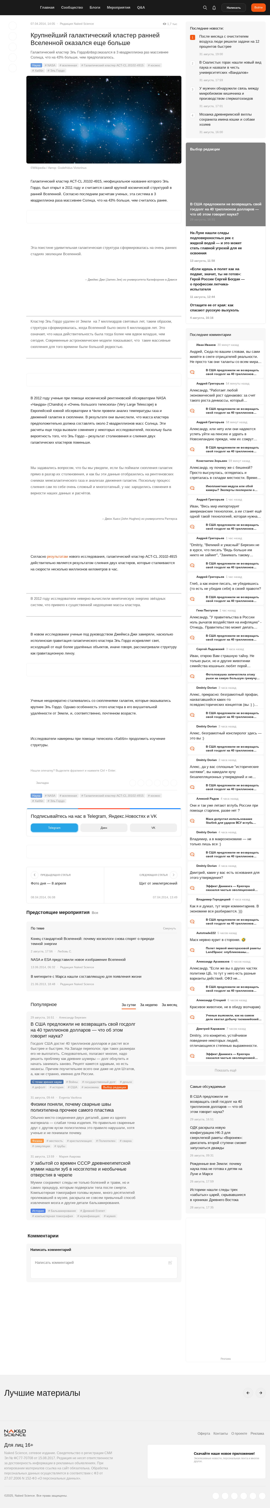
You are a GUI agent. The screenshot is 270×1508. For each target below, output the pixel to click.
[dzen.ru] (243, 1496)
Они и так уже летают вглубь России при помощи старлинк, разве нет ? (224, 808)
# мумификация (88, 1216)
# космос (154, 65)
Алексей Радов (207, 798)
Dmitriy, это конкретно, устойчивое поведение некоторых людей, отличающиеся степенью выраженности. (224, 1041)
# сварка (126, 1141)
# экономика (90, 1087)
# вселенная (68, 65)
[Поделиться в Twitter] (12, 47)
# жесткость (55, 1141)
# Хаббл (37, 70)
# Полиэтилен (105, 1141)
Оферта (204, 1433)
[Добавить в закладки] (12, 26)
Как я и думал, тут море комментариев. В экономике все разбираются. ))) (224, 908)
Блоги (95, 7)
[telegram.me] (252, 1496)
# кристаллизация (79, 1141)
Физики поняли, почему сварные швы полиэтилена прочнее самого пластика (73, 1107)
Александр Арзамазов (213, 961)
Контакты (220, 1433)
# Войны (72, 1082)
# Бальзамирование (62, 1210)
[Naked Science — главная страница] (21, 7)
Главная (47, 7)
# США (72, 1087)
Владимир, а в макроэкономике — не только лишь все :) (220, 841)
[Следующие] (261, 1393)
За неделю (149, 1005)
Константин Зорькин (211, 460)
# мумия (110, 1216)
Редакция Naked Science (77, 23)
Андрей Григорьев (210, 383)
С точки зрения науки (47, 1082)
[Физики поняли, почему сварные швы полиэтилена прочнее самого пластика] (159, 1120)
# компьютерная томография (52, 1216)
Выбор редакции (114, 1087)
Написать (234, 7)
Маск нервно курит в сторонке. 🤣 (218, 940)
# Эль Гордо (56, 70)
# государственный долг (99, 1082)
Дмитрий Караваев (210, 1028)
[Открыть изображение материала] (103, 120)
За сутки (129, 1005)
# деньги (126, 1082)
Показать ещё (225, 1070)
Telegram (54, 827)
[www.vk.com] (225, 1496)
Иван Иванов (206, 344)
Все (95, 913)
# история (56, 1087)
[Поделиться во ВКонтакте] (12, 68)
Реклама (257, 1433)
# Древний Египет (92, 1210)
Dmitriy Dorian (206, 687)
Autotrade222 (206, 933)
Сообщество (72, 7)
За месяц (169, 1005)
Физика (37, 1141)
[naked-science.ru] (262, 1496)
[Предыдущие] (248, 1393)
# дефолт (38, 1087)
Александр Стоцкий (211, 1000)
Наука (36, 65)
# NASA (50, 65)
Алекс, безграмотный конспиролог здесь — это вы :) (226, 735)
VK (153, 827)
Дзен (104, 827)
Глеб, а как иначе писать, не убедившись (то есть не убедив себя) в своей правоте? (225, 586)
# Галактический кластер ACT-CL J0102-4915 (112, 65)
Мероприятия (118, 7)
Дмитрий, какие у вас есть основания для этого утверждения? (224, 875)
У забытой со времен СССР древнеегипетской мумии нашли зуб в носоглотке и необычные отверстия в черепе (80, 1169)
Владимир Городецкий (213, 899)
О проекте (239, 1433)
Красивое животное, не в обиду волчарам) (225, 1007)
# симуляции (41, 1146)
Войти (258, 7)
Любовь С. (65, 951)
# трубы (59, 1146)
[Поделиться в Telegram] (12, 57)
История (38, 1210)
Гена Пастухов (207, 610)
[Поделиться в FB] (12, 36)
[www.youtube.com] (234, 1496)
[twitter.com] (215, 1496)
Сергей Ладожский (210, 649)
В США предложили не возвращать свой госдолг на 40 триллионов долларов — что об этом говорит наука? (83, 1030)
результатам (57, 557)
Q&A (141, 7)
